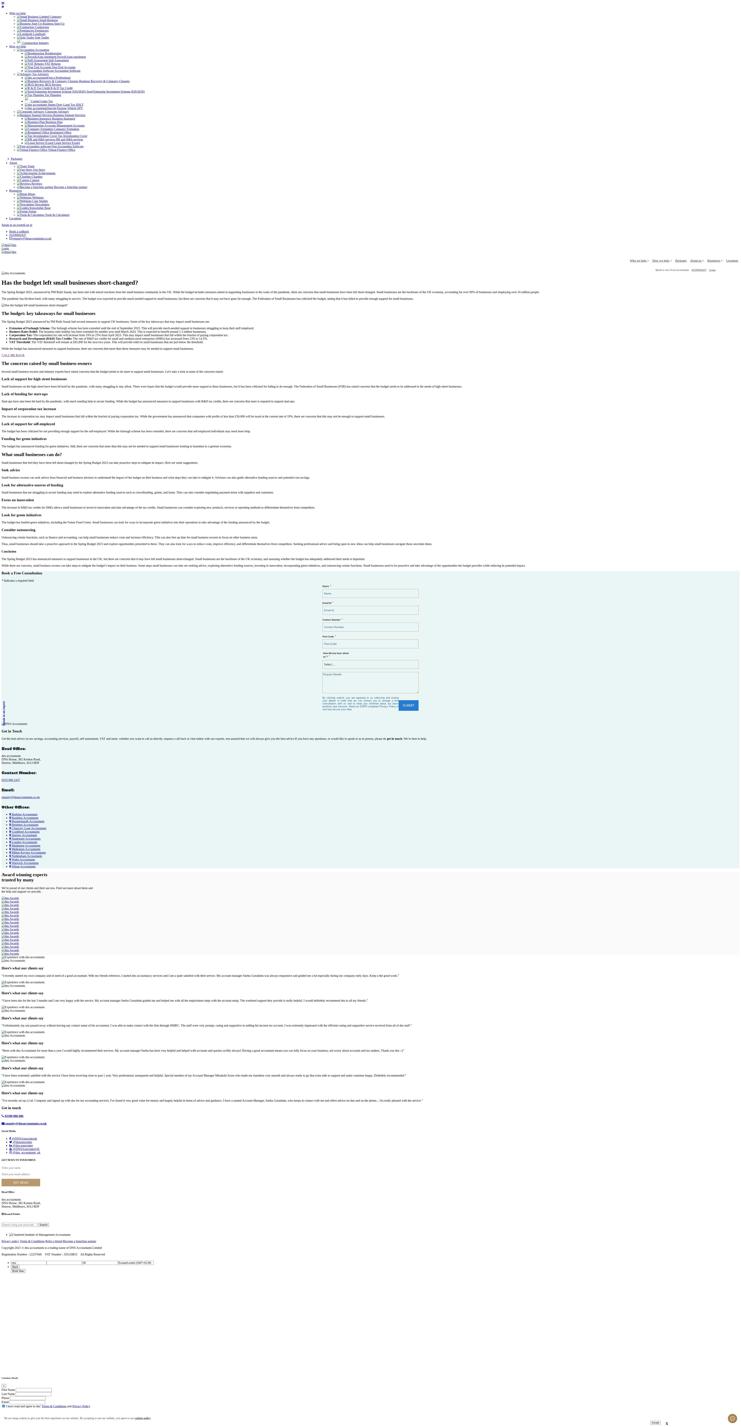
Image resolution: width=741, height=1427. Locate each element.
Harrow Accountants (24, 835)
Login (5, 248)
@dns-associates (22, 1145)
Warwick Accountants (25, 863)
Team (30, 166)
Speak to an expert (13, 225)
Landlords (39, 34)
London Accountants (24, 842)
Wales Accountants (23, 859)
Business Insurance (63, 118)
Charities (36, 176)
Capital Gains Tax (41, 101)
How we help (17, 46)
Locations (15, 218)
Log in (28, 225)
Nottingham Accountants (26, 856)
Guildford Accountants (25, 831)
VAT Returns (52, 63)
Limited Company (50, 16)
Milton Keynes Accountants (28, 852)
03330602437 (17, 235)
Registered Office (60, 132)
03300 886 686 (13, 1116)
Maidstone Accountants (25, 845)
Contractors (41, 27)
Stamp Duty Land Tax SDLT (65, 104)
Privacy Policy (81, 1406)
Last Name (8, 1394)
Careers (34, 180)
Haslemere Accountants (26, 838)
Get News (21, 1182)
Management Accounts (70, 125)
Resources (15, 190)
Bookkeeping (52, 53)
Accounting (41, 50)
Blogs (31, 194)
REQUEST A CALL (728, 269)
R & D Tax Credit (61, 88)
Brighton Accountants (24, 824)
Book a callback (19, 231)
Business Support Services (68, 115)
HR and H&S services (69, 139)
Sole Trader (41, 37)
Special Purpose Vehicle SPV (65, 108)
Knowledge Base (40, 208)
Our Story (38, 169)
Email (5, 1402)
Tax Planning (52, 95)
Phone (5, 1398)
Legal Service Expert (66, 143)
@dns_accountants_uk (26, 1152)
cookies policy (143, 1418)
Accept (655, 1422)
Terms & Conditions (32, 1241)
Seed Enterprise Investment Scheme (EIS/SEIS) (115, 91)
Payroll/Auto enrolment (71, 56)
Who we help (17, 13)
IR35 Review (52, 84)
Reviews (36, 183)
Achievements (46, 173)
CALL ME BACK (13, 355)
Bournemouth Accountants (27, 821)
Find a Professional (58, 77)
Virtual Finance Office (61, 150)
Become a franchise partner (70, 187)
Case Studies (39, 201)
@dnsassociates (22, 1142)
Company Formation (66, 129)
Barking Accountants (24, 814)
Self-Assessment (58, 60)
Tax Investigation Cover (72, 136)
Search (43, 1224)
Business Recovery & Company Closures (104, 81)
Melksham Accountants (25, 849)
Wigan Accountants (23, 866)
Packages (681, 260)
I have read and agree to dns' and (48, 1406)
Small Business (48, 20)
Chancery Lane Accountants (28, 828)
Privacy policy (10, 1241)
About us (696, 260)
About (13, 162)
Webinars (37, 197)
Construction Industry (35, 43)
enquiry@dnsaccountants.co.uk (32, 238)
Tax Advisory (40, 74)
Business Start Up (53, 23)
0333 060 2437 (11, 780)
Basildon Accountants (24, 817)
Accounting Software (67, 70)
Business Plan (54, 122)
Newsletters (41, 204)
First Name (8, 1389)
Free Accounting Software (67, 146)
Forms (32, 211)
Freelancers (41, 30)
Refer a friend (53, 1241)
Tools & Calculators (56, 215)
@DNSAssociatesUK (26, 1149)
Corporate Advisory (56, 111)
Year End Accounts (63, 67)
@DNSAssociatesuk (24, 1138)
